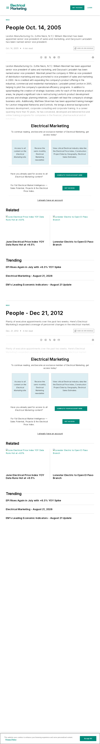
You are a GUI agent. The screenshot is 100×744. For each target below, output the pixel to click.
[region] (50, 738)
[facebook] (41, 57)
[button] (8, 8)
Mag (8, 20)
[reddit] (54, 57)
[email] (59, 57)
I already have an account (50, 200)
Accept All (88, 738)
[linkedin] (45, 57)
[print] (93, 57)
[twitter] (50, 57)
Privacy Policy (10, 740)
